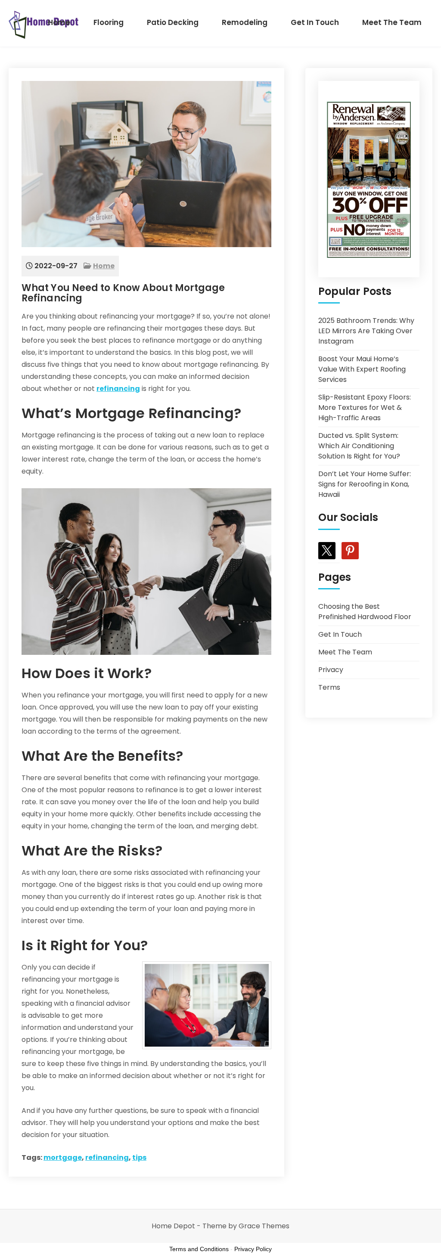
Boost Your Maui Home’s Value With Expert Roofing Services (362, 369)
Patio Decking (173, 22)
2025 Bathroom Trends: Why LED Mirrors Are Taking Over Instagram (366, 331)
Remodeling (244, 22)
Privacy (330, 670)
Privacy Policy (253, 1249)
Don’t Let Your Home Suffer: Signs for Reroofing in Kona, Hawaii (364, 484)
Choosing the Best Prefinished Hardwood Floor (364, 611)
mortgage (62, 1157)
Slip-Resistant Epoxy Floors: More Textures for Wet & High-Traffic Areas (364, 407)
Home (59, 22)
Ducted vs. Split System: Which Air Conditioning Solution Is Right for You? (359, 446)
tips (139, 1157)
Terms (329, 687)
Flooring (108, 22)
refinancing (118, 389)
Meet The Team (392, 22)
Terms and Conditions (199, 1249)
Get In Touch (315, 22)
